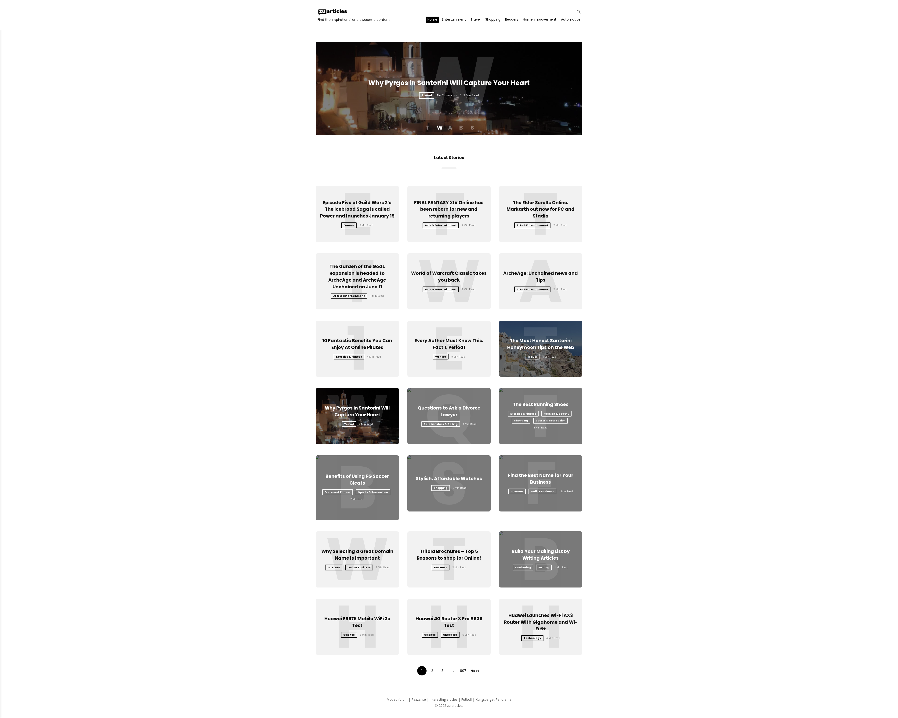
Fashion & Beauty (556, 414)
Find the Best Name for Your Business (540, 478)
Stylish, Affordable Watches (449, 478)
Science (349, 635)
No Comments (447, 95)
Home (432, 19)
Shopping (492, 19)
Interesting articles (443, 699)
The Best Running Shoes (540, 404)
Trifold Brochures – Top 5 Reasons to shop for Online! (449, 554)
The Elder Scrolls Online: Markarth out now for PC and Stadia (541, 209)
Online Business (542, 491)
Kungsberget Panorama (493, 699)
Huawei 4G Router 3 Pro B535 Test (449, 622)
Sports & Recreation (550, 420)
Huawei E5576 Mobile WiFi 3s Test (357, 622)
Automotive (570, 19)
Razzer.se (418, 699)
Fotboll (466, 699)
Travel (476, 19)
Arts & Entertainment (440, 225)
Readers (511, 19)
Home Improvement (539, 19)
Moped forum (397, 699)
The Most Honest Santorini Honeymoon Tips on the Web (540, 344)
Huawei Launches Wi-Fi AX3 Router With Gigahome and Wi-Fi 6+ (540, 622)
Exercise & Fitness (349, 357)
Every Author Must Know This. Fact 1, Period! (449, 344)
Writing (440, 357)
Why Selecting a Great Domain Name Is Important (357, 554)
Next (475, 670)
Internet (517, 491)
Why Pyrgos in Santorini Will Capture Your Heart (449, 82)
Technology (532, 638)
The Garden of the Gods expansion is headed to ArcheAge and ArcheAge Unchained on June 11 (357, 276)
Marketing (523, 567)
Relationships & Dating (441, 424)
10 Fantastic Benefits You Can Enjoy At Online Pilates (357, 344)
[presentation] (326, 88)
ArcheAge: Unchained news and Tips (540, 276)
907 (463, 670)
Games (349, 225)
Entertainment (454, 19)
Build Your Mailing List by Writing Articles (541, 554)
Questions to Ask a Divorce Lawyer (449, 411)
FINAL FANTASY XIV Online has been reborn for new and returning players (449, 209)
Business (440, 567)
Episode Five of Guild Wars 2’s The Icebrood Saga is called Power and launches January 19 (357, 209)
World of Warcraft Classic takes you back (449, 276)
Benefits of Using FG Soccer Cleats (357, 479)
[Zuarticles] (333, 12)
